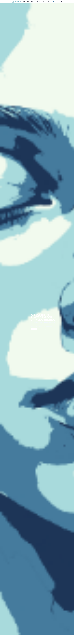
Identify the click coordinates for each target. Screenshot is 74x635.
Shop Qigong (40, 1)
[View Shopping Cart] (61, 1)
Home (21, 1)
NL (56, 1)
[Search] (59, 1)
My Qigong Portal (44, 1)
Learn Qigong (41, 329)
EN (53, 1)
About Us (37, 1)
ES (57, 1)
